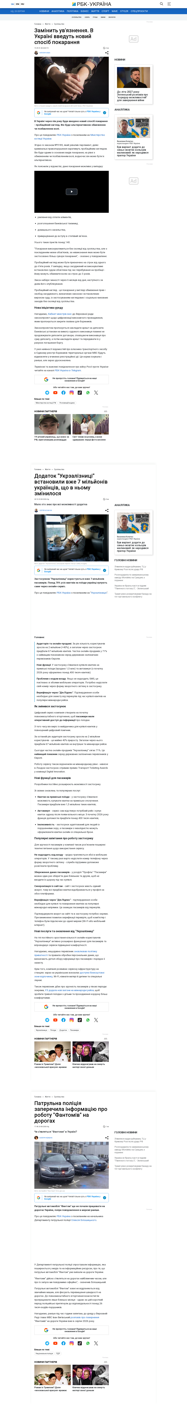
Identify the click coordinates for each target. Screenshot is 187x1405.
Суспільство (76, 17)
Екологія (112, 17)
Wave (115, 11)
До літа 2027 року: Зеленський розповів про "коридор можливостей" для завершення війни (132, 96)
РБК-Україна (64, 134)
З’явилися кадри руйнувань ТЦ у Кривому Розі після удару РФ (130, 568)
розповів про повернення (85, 1317)
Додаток (63, 1030)
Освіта (87, 17)
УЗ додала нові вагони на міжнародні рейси (69, 990)
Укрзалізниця (41, 1030)
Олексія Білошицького (83, 1220)
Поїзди (53, 1030)
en (17, 4)
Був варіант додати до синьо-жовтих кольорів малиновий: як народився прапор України (133, 151)
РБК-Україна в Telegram (68, 370)
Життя (95, 11)
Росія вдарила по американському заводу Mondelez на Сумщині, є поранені (131, 577)
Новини (44, 11)
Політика (72, 11)
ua (12, 4)
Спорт (105, 11)
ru (22, 4)
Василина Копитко (125, 141)
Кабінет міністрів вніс (60, 313)
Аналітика (58, 11)
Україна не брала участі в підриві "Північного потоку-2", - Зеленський (131, 587)
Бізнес (85, 11)
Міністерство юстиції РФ (46, 403)
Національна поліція (44, 1353)
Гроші (95, 17)
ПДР (58, 1353)
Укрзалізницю (99, 592)
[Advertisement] (71, 615)
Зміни (103, 17)
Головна (37, 24)
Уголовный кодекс (67, 403)
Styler (124, 11)
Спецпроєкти (139, 11)
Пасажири (74, 1030)
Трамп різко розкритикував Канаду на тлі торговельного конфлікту (133, 595)
